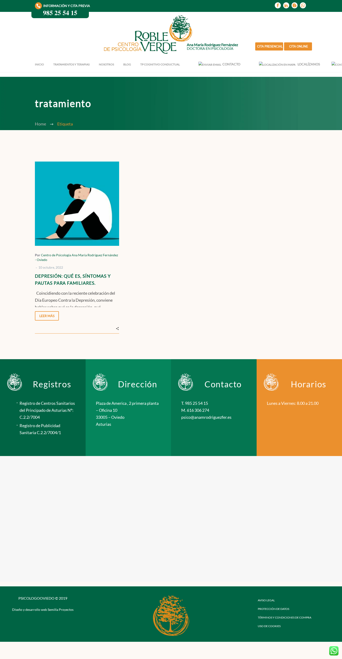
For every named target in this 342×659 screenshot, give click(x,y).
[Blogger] (295, 5)
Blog (127, 64)
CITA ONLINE (298, 46)
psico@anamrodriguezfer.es (206, 417)
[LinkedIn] (286, 5)
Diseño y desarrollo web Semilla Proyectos (43, 610)
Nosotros (106, 64)
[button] (117, 328)
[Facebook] (278, 5)
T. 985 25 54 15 (194, 403)
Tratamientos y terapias (71, 64)
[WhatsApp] (303, 5)
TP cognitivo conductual (160, 64)
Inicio (39, 64)
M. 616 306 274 (195, 410)
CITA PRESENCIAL (270, 46)
